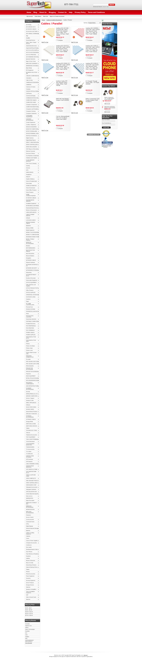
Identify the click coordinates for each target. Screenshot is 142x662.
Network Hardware (30, 262)
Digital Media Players (30, 140)
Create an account (59, 16)
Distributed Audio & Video (31, 549)
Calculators (28, 78)
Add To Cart (45, 42)
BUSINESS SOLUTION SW (31, 73)
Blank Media (28, 68)
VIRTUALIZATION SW (31, 491)
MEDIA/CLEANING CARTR (30, 223)
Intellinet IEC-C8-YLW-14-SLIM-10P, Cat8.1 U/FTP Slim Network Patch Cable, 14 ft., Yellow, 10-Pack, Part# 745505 (62, 31)
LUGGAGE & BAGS (30, 220)
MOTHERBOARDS (30, 248)
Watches (27, 599)
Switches (27, 587)
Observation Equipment (31, 280)
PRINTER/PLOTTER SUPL (30, 341)
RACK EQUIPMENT (30, 376)
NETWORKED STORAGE (31, 270)
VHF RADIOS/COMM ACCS (30, 472)
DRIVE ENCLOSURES (31, 147)
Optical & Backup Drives (31, 567)
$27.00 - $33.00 (29, 615)
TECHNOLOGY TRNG (31, 430)
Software (27, 405)
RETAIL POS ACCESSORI (32, 378)
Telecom (27, 432)
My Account (30, 16)
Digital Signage (29, 526)
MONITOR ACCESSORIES (29, 243)
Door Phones (28, 551)
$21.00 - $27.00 (29, 613)
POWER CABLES (29, 332)
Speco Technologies (30, 629)
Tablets (27, 428)
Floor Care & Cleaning (30, 163)
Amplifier (28, 38)
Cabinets (28, 536)
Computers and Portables (31, 109)
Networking (28, 272)
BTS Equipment (29, 70)
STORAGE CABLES (30, 419)
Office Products (29, 290)
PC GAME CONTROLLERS (29, 304)
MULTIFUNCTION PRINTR (30, 251)
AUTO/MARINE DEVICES (31, 57)
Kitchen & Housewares (31, 210)
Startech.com (28, 625)
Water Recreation (29, 500)
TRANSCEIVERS (29, 447)
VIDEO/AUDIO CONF (30, 485)
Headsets (28, 556)
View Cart (45, 16)
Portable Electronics (30, 323)
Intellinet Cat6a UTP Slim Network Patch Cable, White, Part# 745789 (61, 83)
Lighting (27, 558)
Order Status (38, 16)
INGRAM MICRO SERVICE (29, 200)
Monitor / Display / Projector (29, 239)
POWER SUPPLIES (30, 334)
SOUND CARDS (29, 409)
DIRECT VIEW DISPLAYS (31, 142)
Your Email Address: (106, 123)
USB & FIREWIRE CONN (31, 464)
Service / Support (29, 398)
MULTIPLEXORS (29, 253)
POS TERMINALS (30, 330)
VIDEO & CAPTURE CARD (30, 475)
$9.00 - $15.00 (28, 609)
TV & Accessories (29, 449)
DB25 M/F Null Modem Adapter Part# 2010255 (62, 99)
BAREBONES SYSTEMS (31, 65)
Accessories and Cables (31, 31)
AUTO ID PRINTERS (30, 54)
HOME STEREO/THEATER (30, 195)
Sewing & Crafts (29, 400)
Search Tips (106, 6)
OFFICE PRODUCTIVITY (31, 288)
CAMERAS (28, 84)
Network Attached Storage (31, 528)
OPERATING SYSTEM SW (32, 294)
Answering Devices (30, 40)
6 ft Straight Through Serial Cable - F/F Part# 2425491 (92, 82)
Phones (27, 571)
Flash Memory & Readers (31, 554)
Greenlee (27, 623)
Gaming (27, 165)
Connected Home (29, 521)
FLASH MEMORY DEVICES (29, 161)
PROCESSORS (29, 366)
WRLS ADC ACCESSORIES (29, 512)
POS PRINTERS (29, 328)
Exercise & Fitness (30, 153)
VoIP (26, 595)
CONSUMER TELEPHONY (28, 116)
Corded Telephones (30, 122)
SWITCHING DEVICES (31, 426)
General (27, 168)
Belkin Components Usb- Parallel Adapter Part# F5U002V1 (93, 100)
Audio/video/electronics (31, 46)
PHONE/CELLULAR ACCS (32, 311)
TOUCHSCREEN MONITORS (29, 444)
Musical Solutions (29, 256)
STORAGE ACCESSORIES (29, 416)
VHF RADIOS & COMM (31, 469)
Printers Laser (29, 350)
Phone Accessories (30, 574)
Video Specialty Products (31, 480)
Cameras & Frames (30, 87)
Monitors (27, 246)
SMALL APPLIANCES (30, 402)
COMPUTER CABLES (31, 100)
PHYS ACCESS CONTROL (29, 316)
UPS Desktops (29, 459)
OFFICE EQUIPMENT (31, 282)
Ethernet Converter (30, 151)
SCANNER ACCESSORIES (29, 389)
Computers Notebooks (31, 113)
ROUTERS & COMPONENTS (29, 383)
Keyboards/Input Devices (31, 208)
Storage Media (29, 421)
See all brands (28, 643)
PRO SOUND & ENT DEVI (32, 361)
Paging (27, 569)
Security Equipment (30, 580)
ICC (26, 633)
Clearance (28, 515)
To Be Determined (29, 441)
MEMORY (28, 225)
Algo (27, 35)
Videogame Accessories (31, 487)
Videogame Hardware (30, 489)
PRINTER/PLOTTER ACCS (30, 337)
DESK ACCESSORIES (31, 127)
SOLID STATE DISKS (30, 407)
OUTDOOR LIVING (30, 297)
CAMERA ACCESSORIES (31, 82)
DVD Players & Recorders (31, 149)
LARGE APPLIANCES (30, 212)
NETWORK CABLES (30, 260)
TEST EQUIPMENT (30, 437)
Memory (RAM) (29, 228)
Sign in (51, 16)
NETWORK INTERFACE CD (31, 265)
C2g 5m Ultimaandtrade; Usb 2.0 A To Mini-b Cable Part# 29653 (63, 118)
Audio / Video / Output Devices (30, 43)
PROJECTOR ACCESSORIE (29, 369)
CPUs (27, 524)
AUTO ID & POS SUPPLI (31, 50)
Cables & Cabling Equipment (29, 533)
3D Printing (28, 24)
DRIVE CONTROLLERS (31, 144)
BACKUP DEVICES (30, 59)
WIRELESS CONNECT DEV (31, 503)
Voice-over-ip (28, 496)
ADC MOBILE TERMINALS (32, 33)
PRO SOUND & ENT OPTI (32, 363)
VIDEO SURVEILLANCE (31, 483)
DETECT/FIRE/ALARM (31, 131)
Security (27, 391)
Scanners (28, 578)
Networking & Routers (30, 565)
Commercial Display (30, 95)
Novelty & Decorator (30, 278)
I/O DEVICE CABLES (30, 198)
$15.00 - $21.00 (29, 611)
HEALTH (27, 177)
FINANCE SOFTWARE (31, 158)
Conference (29, 545)
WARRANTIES (29, 498)
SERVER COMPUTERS (31, 396)
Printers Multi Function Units (31, 353)
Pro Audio (28, 359)
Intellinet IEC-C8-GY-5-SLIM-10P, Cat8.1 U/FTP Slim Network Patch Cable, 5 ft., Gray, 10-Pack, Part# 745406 (63, 48)
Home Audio (28, 183)
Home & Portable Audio (31, 181)
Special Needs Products (31, 411)
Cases (27, 538)
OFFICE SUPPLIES (30, 292)
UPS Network (28, 461)
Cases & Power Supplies (31, 540)
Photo (27, 313)
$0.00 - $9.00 (28, 608)
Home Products (29, 192)
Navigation (28, 258)
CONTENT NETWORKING (29, 119)
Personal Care (29, 307)
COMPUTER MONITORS (31, 107)
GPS (26, 170)
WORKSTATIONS (29, 509)
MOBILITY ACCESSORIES (32, 232)
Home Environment (30, 188)
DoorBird (27, 631)
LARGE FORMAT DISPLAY (29, 215)
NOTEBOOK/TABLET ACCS (30, 275)
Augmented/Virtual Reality (31, 48)
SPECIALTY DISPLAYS (31, 414)
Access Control (29, 517)
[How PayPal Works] (105, 141)
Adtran (26, 627)
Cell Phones (28, 93)
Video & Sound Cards (30, 597)
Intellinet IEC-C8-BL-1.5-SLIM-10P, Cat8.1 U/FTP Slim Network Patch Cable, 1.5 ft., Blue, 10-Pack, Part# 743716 (63, 66)
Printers (27, 343)
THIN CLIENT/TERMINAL (31, 439)
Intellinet (27, 636)
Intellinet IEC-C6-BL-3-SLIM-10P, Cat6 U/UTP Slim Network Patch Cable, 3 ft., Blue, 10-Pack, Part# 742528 (92, 66)
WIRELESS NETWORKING (29, 506)
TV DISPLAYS (29, 454)
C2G (26, 634)
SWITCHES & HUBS (30, 424)
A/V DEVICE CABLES (30, 29)
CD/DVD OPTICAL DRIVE (31, 91)
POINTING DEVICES (30, 319)
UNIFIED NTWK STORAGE (29, 456)
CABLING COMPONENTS (32, 76)
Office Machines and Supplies (30, 285)
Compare (60, 40)
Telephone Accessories (31, 435)
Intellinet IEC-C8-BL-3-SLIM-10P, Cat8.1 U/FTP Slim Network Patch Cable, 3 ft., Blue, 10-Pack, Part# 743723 (93, 48)
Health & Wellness (30, 179)
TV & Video (28, 451)
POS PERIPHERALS (30, 326)
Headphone (28, 174)
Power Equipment (29, 576)
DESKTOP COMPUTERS (31, 129)
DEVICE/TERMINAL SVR (31, 133)
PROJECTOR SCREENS (31, 371)
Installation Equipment (30, 203)
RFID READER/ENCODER (32, 380)
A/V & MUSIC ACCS (30, 27)
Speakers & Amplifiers (30, 589)
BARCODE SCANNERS (31, 63)
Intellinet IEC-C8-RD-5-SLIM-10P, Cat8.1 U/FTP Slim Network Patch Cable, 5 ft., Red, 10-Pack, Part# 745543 (93, 31)
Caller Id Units (29, 80)
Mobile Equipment (29, 230)
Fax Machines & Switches (31, 155)
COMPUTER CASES (30, 102)
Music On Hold (29, 563)
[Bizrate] (110, 144)
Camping (27, 89)
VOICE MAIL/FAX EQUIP (31, 494)
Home (43, 20)
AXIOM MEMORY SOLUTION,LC (29, 641)
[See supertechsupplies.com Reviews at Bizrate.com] (107, 143)
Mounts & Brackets (30, 560)
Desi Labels (29, 547)
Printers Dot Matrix (30, 346)
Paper (27, 301)
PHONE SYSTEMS (30, 309)
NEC (26, 638)
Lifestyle (27, 218)
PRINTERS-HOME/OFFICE (29, 356)
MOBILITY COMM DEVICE (32, 234)
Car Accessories (29, 519)
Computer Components (31, 104)
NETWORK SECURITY (31, 268)
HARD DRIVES (29, 172)
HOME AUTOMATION (31, 185)
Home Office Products (31, 190)
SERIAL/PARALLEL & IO (31, 394)
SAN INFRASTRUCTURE (31, 386)
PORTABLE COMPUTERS (32, 321)
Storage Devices (29, 585)
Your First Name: (106, 119)
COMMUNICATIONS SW (31, 98)
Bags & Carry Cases (30, 61)
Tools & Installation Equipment (30, 592)
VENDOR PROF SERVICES (29, 466)
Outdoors (28, 299)
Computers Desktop (30, 111)
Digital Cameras (29, 138)
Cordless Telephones (30, 124)
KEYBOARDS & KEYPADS (32, 205)
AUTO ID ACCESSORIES (31, 52)
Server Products (29, 582)
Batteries (27, 530)
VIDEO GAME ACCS (30, 478)
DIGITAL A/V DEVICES (31, 135)
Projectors (28, 374)
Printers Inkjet (29, 348)
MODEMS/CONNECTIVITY (32, 237)
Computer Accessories (31, 543)
